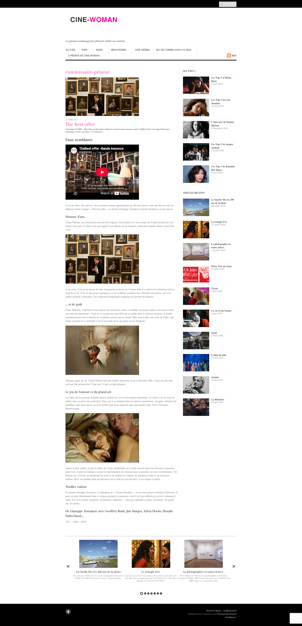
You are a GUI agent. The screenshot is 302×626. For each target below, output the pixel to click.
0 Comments (97, 132)
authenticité (98, 129)
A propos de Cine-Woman (84, 55)
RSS (234, 55)
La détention (217, 399)
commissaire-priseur (123, 129)
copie (135, 129)
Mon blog (88, 129)
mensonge (70, 132)
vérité (77, 132)
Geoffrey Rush (145, 129)
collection (108, 129)
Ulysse (214, 288)
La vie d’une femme (221, 310)
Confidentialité (229, 610)
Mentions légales (213, 610)
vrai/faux (85, 132)
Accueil (70, 49)
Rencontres (118, 49)
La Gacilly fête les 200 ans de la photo (222, 201)
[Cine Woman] (93, 25)
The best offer (80, 124)
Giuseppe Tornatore (160, 129)
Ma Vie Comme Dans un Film (173, 49)
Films (99, 49)
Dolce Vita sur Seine (221, 266)
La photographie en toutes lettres (221, 245)
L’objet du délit (218, 355)
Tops (84, 49)
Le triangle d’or (219, 221)
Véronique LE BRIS (74, 129)
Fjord (214, 332)
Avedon (215, 377)
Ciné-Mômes (142, 49)
